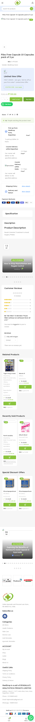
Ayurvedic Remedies (8, 641)
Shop (4, 653)
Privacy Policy (6, 677)
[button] (3, 277)
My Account (6, 649)
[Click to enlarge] (4, 47)
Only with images (12, 336)
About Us (5, 662)
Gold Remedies (7, 638)
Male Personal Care (9, 378)
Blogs (4, 659)
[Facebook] (4, 616)
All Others (6, 493)
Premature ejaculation (6, 385)
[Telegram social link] (17, 114)
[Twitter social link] (10, 114)
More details (26, 186)
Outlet (4, 656)
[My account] (33, 3)
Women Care (6, 635)
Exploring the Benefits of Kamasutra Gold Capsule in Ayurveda (17, 549)
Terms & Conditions (8, 674)
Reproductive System (7, 391)
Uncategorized (17, 544)
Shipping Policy (7, 670)
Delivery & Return (8, 680)
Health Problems (17, 260)
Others (5, 382)
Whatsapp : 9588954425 (10, 703)
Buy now (28, 99)
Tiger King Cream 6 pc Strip (9, 374)
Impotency (6, 376)
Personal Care (23, 437)
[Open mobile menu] (2, 3)
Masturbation (7, 380)
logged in (16, 324)
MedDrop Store (12, 65)
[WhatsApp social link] (15, 114)
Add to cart (16, 99)
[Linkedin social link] (12, 114)
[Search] (31, 8)
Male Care (5, 631)
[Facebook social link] (8, 114)
